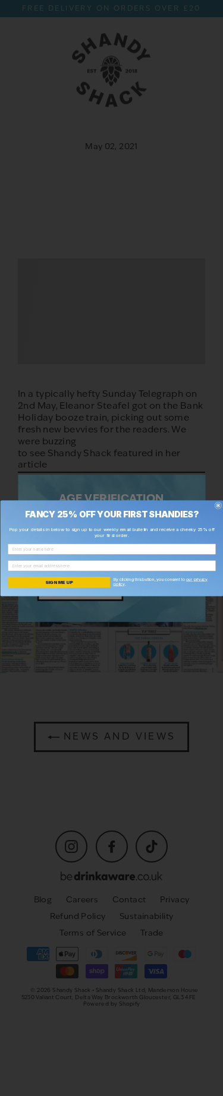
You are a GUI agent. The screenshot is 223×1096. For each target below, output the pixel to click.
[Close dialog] (218, 505)
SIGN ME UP (59, 582)
